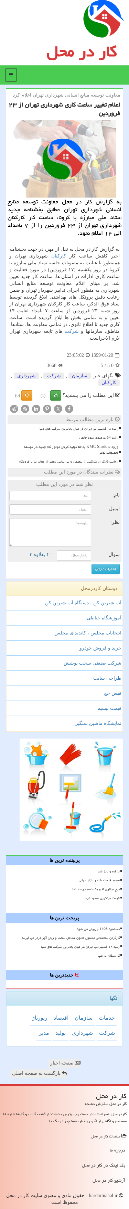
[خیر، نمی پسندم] (26, 395)
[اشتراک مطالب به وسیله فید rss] (25, 408)
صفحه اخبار (62, 1063)
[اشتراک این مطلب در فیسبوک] (69, 408)
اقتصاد (61, 1018)
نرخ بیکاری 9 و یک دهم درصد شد (96, 889)
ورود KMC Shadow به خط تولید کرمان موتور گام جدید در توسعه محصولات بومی (71, 449)
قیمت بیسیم (109, 708)
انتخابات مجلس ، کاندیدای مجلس (87, 632)
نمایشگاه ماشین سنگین (97, 723)
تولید (60, 1033)
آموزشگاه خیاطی (104, 617)
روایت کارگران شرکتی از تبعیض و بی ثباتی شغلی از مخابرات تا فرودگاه (68, 461)
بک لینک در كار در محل (103, 1165)
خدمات (107, 1018)
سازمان (79, 375)
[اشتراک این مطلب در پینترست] (47, 408)
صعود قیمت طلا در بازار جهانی (99, 880)
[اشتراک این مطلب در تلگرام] (14, 408)
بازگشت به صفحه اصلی (37, 1073)
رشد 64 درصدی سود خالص (98, 437)
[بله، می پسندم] (55, 395)
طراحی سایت (107, 678)
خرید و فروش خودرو (100, 648)
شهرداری (26, 375)
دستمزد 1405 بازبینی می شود (98, 928)
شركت (72, 331)
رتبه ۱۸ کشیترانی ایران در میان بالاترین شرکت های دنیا (79, 428)
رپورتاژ (39, 1018)
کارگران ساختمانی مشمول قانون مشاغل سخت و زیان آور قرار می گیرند (71, 937)
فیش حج (112, 693)
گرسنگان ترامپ (109, 955)
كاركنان (58, 256)
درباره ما (117, 1150)
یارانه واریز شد (109, 871)
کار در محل (82, 51)
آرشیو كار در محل (109, 1180)
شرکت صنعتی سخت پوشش (92, 663)
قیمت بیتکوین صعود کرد (102, 898)
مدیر (44, 1033)
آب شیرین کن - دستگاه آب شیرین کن (83, 602)
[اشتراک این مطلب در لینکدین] (36, 408)
